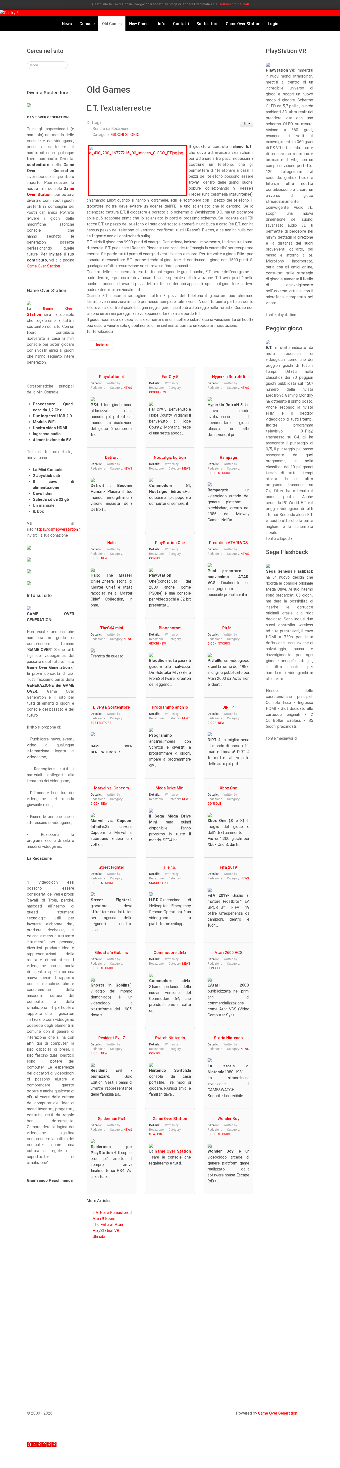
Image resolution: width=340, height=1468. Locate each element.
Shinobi (99, 1236)
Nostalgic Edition (170, 457)
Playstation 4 (111, 376)
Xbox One (228, 788)
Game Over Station (43, 266)
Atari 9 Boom (104, 1218)
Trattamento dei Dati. (234, 4)
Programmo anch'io (170, 707)
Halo (111, 542)
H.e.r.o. (170, 867)
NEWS (128, 387)
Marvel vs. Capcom (111, 788)
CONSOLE (156, 558)
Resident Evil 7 (111, 1038)
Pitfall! (228, 628)
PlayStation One (170, 542)
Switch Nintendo (170, 1038)
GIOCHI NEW (157, 392)
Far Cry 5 (170, 376)
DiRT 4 (228, 707)
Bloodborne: (170, 628)
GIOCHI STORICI (126, 134)
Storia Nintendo (228, 1038)
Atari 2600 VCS (228, 952)
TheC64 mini (111, 628)
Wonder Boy (228, 1118)
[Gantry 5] (9, 12)
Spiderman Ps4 (111, 1118)
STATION (155, 1134)
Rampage (228, 457)
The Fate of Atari (108, 1224)
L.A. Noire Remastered (112, 1212)
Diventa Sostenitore (111, 707)
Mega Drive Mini (170, 788)
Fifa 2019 (228, 867)
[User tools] (247, 123)
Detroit (111, 457)
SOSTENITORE (101, 723)
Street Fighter (111, 867)
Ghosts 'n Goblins (111, 952)
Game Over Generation (277, 1413)
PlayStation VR (106, 1230)
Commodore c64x (170, 952)
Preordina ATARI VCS (228, 542)
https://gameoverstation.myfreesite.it (68, 529)
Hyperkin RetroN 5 (228, 376)
